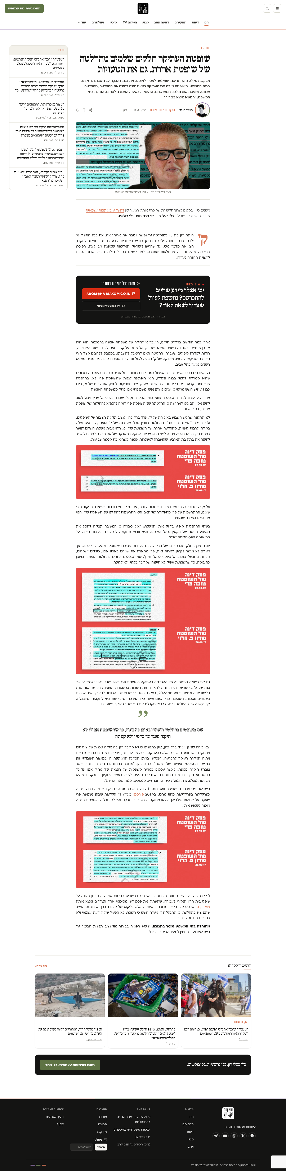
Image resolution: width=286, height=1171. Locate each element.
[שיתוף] (90, 110)
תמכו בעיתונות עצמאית (24, 8)
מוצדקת (204, 906)
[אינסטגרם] (234, 1135)
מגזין (145, 22)
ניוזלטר (97, 1139)
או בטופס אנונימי (108, 306)
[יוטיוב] (225, 1135)
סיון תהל (243, 1039)
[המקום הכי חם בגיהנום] (228, 1114)
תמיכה (102, 1124)
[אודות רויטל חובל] (202, 109)
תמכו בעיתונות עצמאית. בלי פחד (70, 1065)
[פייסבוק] (252, 1135)
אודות (103, 1117)
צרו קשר (101, 1132)
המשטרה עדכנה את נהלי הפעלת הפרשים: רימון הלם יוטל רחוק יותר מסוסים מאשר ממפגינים (216, 1031)
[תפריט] (277, 8)
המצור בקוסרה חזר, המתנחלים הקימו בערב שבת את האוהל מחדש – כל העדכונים (70, 1031)
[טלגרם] (216, 1135)
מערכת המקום (94, 1039)
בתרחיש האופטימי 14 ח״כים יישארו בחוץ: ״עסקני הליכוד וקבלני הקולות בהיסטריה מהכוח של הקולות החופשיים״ (144, 1033)
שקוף (60, 1124)
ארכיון (113, 22)
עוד (83, 22)
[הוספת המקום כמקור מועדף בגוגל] (78, 110)
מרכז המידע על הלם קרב (133, 1144)
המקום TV (130, 22)
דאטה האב (161, 22)
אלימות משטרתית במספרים (131, 1129)
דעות (195, 22)
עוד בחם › (41, 966)
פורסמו (139, 794)
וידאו (190, 1147)
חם (206, 22)
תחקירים (180, 22)
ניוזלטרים (97, 22)
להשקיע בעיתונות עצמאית (105, 210)
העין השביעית (55, 1117)
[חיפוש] (267, 8)
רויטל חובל (186, 110)
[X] (243, 1135)
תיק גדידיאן (142, 1137)
